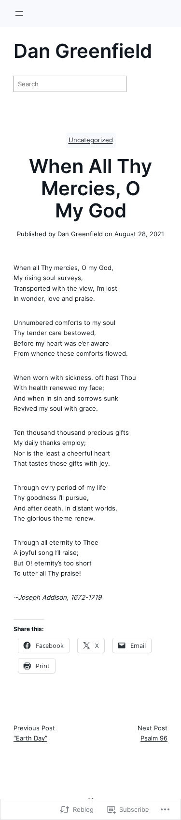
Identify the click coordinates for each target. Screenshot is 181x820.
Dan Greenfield (83, 51)
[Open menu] (19, 13)
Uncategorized (91, 140)
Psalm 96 (153, 738)
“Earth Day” (30, 738)
